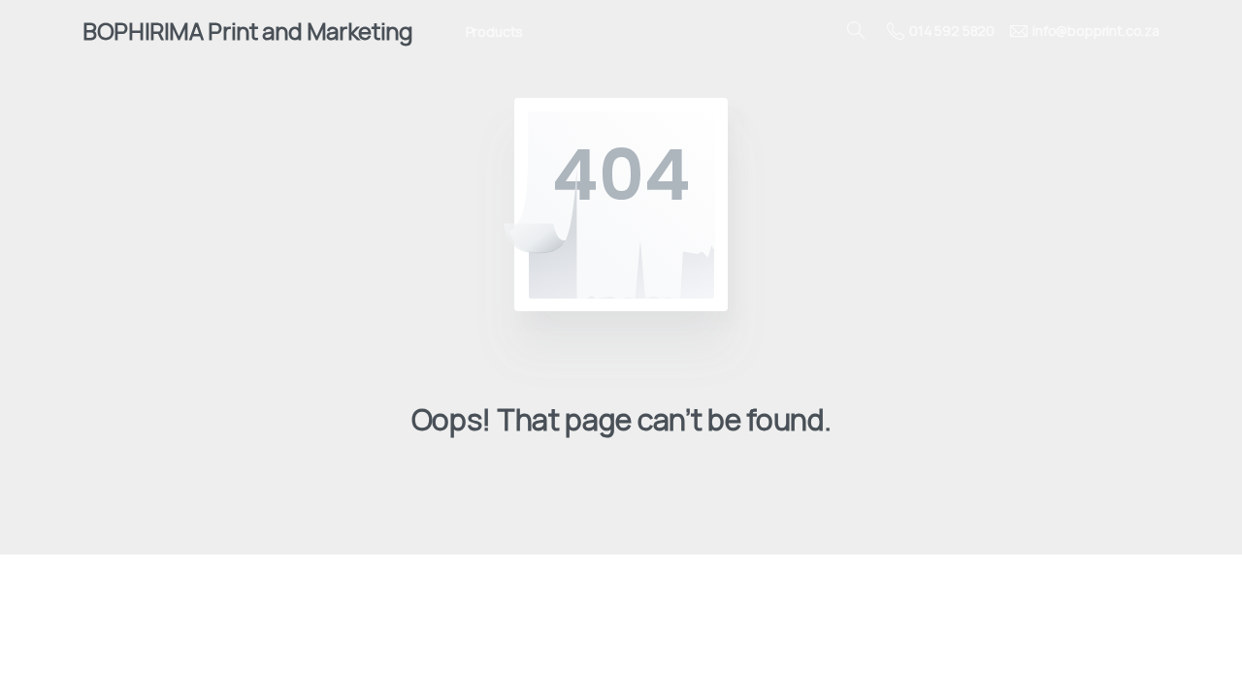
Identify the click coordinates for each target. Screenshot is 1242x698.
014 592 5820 (952, 30)
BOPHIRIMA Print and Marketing (247, 31)
